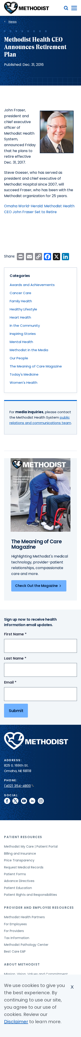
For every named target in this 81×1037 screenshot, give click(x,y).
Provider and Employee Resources (39, 907)
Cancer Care (20, 293)
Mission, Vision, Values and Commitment (36, 974)
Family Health (21, 301)
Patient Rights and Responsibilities (30, 894)
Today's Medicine (24, 374)
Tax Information (16, 938)
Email (18, 682)
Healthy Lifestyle (23, 309)
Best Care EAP (15, 951)
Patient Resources (23, 837)
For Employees (15, 924)
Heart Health (20, 317)
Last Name (23, 658)
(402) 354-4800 (17, 785)
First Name (23, 634)
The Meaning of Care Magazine (36, 366)
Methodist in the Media (29, 350)
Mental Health (21, 341)
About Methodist (22, 964)
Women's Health (23, 382)
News (13, 21)
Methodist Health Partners (24, 917)
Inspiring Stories (23, 333)
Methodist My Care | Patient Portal (31, 846)
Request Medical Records (23, 867)
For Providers (14, 931)
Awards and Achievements (32, 284)
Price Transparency (19, 860)
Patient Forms (15, 874)
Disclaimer (16, 1021)
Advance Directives (19, 881)
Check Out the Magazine (36, 585)
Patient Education (18, 888)
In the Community (25, 325)
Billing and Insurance (20, 853)
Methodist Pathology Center (26, 944)
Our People (19, 358)
